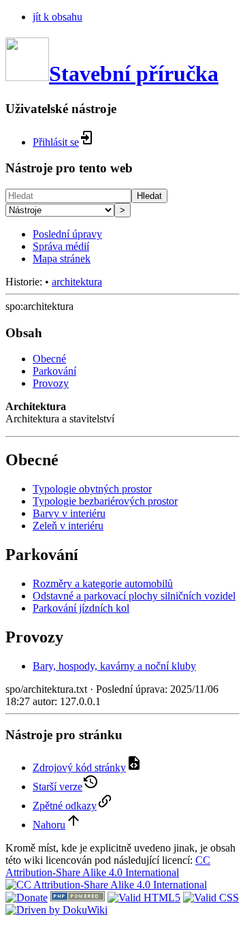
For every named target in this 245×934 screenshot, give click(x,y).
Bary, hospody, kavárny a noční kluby (114, 666)
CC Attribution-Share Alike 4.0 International (107, 866)
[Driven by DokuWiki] (56, 910)
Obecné (49, 358)
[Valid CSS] (211, 897)
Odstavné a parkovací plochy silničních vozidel (134, 596)
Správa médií (61, 246)
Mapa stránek (62, 258)
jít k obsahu (57, 16)
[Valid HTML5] (144, 897)
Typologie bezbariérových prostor (105, 501)
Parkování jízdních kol (81, 608)
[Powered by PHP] (77, 897)
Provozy (51, 383)
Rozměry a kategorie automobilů (103, 583)
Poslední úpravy (67, 234)
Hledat (149, 196)
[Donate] (26, 897)
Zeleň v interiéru (68, 525)
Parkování (54, 371)
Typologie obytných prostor (92, 489)
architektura (77, 281)
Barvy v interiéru (69, 513)
